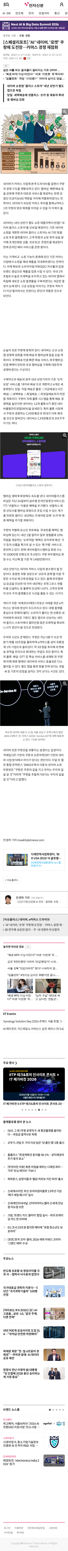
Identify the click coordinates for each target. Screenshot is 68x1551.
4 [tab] (32, 1110)
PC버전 (20, 1532)
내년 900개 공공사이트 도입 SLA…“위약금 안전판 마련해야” (21, 1332)
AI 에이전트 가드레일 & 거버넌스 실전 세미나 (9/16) (33, 1029)
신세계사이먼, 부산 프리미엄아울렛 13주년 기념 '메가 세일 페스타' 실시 (35, 1193)
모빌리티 (44, 13)
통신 (57, 13)
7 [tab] (42, 1110)
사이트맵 (8, 1532)
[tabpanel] (34, 1087)
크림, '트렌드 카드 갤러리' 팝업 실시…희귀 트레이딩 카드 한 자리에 (35, 1217)
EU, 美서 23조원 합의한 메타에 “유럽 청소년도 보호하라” (35, 1229)
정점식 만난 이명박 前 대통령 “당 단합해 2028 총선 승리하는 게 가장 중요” (21, 1373)
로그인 (7, 1528)
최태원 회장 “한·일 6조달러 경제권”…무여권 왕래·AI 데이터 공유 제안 (21, 1355)
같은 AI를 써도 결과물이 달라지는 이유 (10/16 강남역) (32, 70)
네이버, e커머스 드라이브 (26, 919)
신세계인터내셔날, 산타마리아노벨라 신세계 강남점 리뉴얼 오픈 (35, 1205)
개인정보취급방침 (36, 1528)
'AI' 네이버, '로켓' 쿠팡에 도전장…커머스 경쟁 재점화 (36, 925)
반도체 (19, 13)
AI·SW (6, 13)
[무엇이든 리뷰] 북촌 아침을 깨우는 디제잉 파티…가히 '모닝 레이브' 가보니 (35, 1168)
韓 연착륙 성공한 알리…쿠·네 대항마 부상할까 (32, 930)
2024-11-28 (19, 58)
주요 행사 (10, 1063)
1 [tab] (22, 1110)
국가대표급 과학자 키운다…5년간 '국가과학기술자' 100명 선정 (20, 1291)
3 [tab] (29, 1110)
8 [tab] (45, 1110)
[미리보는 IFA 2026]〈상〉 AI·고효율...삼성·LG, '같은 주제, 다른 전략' (21, 1313)
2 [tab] (26, 1110)
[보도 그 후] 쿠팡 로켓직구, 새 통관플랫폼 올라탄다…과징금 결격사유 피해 (35, 1132)
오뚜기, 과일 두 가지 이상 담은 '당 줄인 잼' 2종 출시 (36, 1143)
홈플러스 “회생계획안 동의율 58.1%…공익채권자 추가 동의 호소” (36, 1156)
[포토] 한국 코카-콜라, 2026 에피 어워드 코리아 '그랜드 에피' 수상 (34, 1241)
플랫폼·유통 (9, 35)
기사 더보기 (36, 898)
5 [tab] (36, 1110)
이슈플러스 (13, 880)
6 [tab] (39, 1110)
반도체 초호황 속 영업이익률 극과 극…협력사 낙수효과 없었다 (21, 1272)
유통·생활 (24, 35)
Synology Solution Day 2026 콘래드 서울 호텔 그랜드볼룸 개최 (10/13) (34, 1021)
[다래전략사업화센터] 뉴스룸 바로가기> (46, 864)
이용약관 (19, 1528)
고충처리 (53, 1528)
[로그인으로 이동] (62, 4)
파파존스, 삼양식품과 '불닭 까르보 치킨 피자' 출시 (35, 1179)
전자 (31, 13)
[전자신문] (34, 4)
